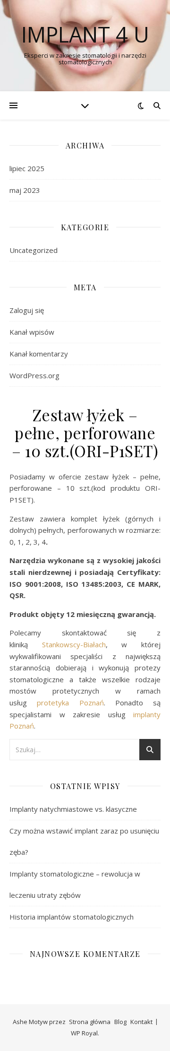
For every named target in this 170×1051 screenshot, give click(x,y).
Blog (120, 1021)
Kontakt (141, 1021)
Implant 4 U (85, 34)
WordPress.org (34, 375)
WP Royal (84, 1033)
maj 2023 (24, 190)
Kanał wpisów (31, 332)
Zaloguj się (26, 310)
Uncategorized (33, 250)
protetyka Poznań (70, 702)
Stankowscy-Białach (74, 644)
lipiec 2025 (26, 168)
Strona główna (89, 1021)
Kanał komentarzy (38, 353)
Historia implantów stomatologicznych (71, 916)
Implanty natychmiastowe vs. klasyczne (73, 809)
